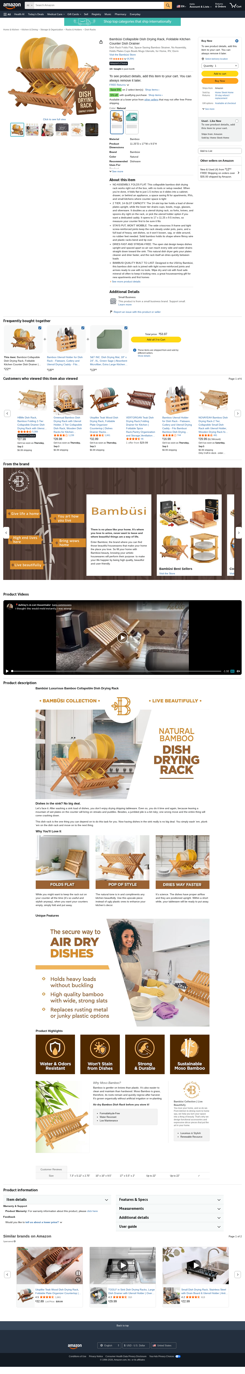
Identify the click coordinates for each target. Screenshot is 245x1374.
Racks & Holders (74, 29)
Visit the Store (167, 573)
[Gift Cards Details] (80, 14)
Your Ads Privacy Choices (161, 1356)
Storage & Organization (51, 29)
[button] (7, 14)
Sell (86, 14)
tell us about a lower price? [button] (42, 1222)
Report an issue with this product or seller (137, 311)
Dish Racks (90, 29)
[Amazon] (12, 5)
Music (108, 14)
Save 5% (115, 89)
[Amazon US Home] (75, 1346)
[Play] (6, 671)
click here (92, 1211)
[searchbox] (99, 5)
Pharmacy (120, 14)
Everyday (135, 14)
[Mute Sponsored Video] (78, 1280)
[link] (66, 339)
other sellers (151, 99)
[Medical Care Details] (64, 14)
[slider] (116, 671)
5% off (114, 95)
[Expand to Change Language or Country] (185, 6)
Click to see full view (54, 119)
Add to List (206, 150)
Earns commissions (62, 604)
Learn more (125, 304)
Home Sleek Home (224, 92)
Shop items (151, 89)
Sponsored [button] (8, 1241)
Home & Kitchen (11, 29)
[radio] (17, 129)
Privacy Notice (96, 1356)
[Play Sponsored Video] (122, 1266)
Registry (96, 14)
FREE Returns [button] (117, 84)
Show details (144, 356)
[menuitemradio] (232, 671)
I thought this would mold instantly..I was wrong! (43, 608)
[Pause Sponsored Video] (78, 1273)
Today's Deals (36, 14)
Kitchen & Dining (30, 29)
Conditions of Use (77, 1356)
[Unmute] (238, 671)
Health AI (19, 14)
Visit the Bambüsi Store (122, 54)
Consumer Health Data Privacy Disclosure (126, 1356)
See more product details (126, 281)
